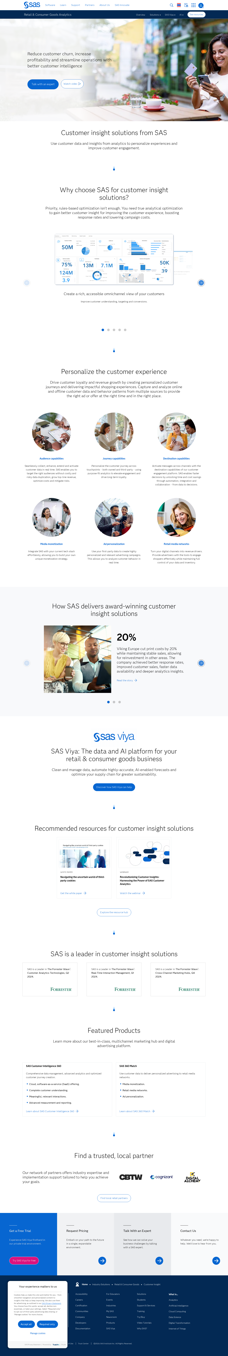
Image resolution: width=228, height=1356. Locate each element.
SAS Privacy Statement (51, 1303)
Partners (89, 5)
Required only (47, 1324)
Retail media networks (176, 544)
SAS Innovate (122, 5)
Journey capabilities (114, 458)
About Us (104, 5)
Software (50, 5)
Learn (63, 5)
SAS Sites (193, 5)
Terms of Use (67, 1343)
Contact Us (186, 5)
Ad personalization (114, 544)
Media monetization (51, 544)
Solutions (154, 14)
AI (180, 14)
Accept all (26, 1324)
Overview (140, 14)
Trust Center (83, 1343)
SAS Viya (169, 14)
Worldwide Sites (179, 5)
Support (75, 5)
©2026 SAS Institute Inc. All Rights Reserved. (113, 1343)
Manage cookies (37, 1333)
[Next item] (201, 282)
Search (172, 5)
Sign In (201, 5)
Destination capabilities (176, 458)
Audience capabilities (52, 458)
